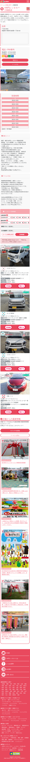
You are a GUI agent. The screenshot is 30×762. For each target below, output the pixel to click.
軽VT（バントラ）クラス (13, 699)
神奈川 (24, 685)
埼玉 (14, 685)
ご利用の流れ (13, 737)
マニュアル (9, 725)
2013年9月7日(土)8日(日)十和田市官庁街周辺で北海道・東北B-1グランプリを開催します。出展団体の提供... (15, 572)
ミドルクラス (5, 703)
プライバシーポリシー (19, 739)
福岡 (17, 693)
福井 (14, 687)
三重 (10, 689)
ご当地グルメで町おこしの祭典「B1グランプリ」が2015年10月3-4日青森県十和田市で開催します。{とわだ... (14, 523)
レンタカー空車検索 (10, 211)
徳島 (3, 693)
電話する (15, 60)
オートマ (4, 725)
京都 (17, 689)
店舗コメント (6, 136)
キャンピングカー (16, 731)
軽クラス (4, 699)
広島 (22, 691)
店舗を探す (8, 5)
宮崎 (10, 695)
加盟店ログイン (12, 750)
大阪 (21, 689)
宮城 (15, 684)
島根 (15, 691)
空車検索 (21, 234)
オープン (23, 727)
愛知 (6, 689)
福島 (25, 684)
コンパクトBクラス (16, 701)
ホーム (2, 5)
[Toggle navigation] (28, 1)
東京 (21, 685)
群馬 (10, 685)
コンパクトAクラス (6, 701)
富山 (6, 687)
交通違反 (27, 737)
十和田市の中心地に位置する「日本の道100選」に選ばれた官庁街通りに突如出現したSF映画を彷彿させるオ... (15, 604)
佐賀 (21, 693)
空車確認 (8, 286)
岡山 (18, 691)
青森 (7, 684)
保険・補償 (4, 739)
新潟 (3, 687)
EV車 (8, 729)
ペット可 (12, 732)
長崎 (24, 693)
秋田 (18, 684)
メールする (15, 64)
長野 (21, 687)
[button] (3, 80)
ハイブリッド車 (14, 729)
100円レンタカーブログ (7, 746)
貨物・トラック (5, 732)
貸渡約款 (10, 739)
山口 (25, 691)
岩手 (11, 684)
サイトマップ (5, 750)
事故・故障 (20, 737)
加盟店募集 (20, 750)
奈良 (3, 691)
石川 (10, 687)
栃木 (6, 685)
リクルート (20, 748)
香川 (6, 693)
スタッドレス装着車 (6, 731)
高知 (14, 693)
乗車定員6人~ (12, 727)
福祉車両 (4, 729)
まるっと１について (6, 748)
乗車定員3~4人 (25, 725)
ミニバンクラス (13, 703)
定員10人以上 (19, 732)
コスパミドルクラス (22, 718)
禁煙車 (18, 727)
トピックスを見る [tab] (15, 430)
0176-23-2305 (12, 52)
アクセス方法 (6, 176)
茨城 (3, 685)
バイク (21, 729)
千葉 (17, 685)
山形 (22, 684)
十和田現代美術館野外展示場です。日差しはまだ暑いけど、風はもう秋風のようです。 (15, 492)
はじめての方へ (5, 737)
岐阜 (24, 687)
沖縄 (18, 695)
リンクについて (18, 741)
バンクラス (4, 705)
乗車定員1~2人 (17, 725)
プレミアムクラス (23, 703)
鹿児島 (14, 695)
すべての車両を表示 (8, 234)
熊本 (3, 695)
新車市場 (14, 748)
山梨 (17, 687)
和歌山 (6, 691)
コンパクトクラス (6, 712)
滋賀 (14, 689)
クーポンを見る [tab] (15, 435)
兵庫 (24, 689)
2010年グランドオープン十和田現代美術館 (14, 462)
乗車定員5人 (4, 727)
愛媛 (10, 693)
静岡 (3, 689)
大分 (6, 695)
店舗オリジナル (12, 705)
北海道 (3, 684)
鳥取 (11, 691)
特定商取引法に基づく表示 (8, 741)
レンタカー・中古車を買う (20, 746)
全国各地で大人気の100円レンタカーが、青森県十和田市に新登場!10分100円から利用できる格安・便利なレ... (15, 636)
